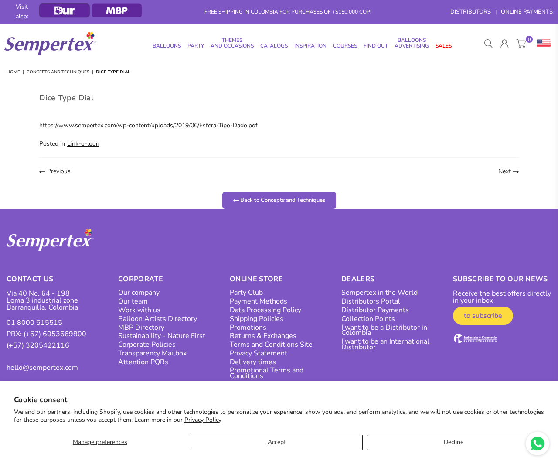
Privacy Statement (258, 353)
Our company (139, 292)
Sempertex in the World (379, 292)
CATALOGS (274, 45)
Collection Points (368, 319)
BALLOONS (167, 45)
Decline (453, 442)
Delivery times (253, 362)
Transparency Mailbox (152, 353)
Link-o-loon (83, 144)
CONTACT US (30, 279)
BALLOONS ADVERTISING (412, 43)
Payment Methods (258, 301)
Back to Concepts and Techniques (282, 200)
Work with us (139, 310)
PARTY (195, 45)
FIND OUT (376, 45)
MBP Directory (141, 327)
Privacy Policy (202, 420)
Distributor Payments (375, 310)
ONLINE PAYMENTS (527, 12)
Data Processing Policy (265, 310)
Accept (277, 442)
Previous (58, 171)
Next (505, 171)
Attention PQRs (143, 362)
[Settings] (542, 43)
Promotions (248, 327)
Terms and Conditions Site (271, 344)
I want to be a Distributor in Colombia (384, 330)
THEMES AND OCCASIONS (232, 43)
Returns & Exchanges (263, 336)
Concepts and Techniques (58, 72)
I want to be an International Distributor (385, 344)
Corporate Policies (147, 344)
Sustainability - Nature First (161, 336)
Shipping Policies (256, 319)
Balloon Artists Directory (157, 319)
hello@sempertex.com (42, 367)
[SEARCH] (488, 43)
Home (13, 72)
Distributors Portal (370, 301)
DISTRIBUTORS (470, 12)
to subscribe (483, 316)
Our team (133, 301)
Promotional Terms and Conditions (266, 373)
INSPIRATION (310, 45)
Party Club (246, 292)
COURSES (345, 45)
